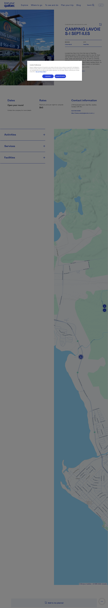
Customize (48, 76)
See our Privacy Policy (41, 71)
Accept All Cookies (60, 76)
